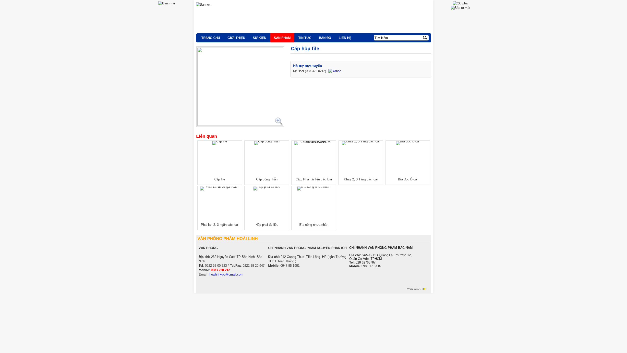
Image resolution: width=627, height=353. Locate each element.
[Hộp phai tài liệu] (266, 188)
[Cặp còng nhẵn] (266, 143)
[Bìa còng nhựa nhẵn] (313, 188)
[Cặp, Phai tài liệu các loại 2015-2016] (313, 143)
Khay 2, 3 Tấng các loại (361, 179)
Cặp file (219, 179)
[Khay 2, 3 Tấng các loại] (360, 143)
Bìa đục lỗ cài (408, 179)
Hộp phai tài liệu (266, 225)
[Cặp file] (219, 143)
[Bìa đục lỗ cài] (407, 143)
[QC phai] (460, 3)
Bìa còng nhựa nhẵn (313, 225)
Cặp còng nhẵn (266, 179)
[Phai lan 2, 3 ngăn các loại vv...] (219, 188)
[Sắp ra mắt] (460, 8)
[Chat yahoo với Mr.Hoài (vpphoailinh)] (334, 71)
